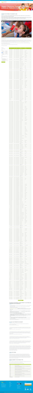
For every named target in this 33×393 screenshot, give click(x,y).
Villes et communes (19, 388)
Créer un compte (30, 0)
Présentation (10, 383)
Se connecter (27, 0)
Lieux (2, 55)
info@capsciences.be (7, 0)
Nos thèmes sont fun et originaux (13, 308)
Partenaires (10, 385)
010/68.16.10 (3, 0)
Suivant (22, 300)
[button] (3, 52)
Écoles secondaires (19, 386)
